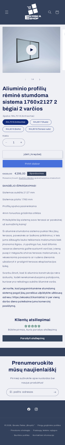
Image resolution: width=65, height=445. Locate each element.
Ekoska (16, 425)
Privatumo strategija (20, 430)
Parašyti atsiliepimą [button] (32, 338)
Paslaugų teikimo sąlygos (45, 430)
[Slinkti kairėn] (25, 79)
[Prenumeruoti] (55, 392)
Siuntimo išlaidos (26, 178)
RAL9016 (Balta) (13, 128)
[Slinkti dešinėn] (39, 79)
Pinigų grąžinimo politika (49, 425)
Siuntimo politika (22, 435)
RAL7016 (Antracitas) (15, 121)
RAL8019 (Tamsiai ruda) (39, 128)
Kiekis (6, 136)
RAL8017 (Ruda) (40, 121)
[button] (6, 12)
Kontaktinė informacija (43, 435)
